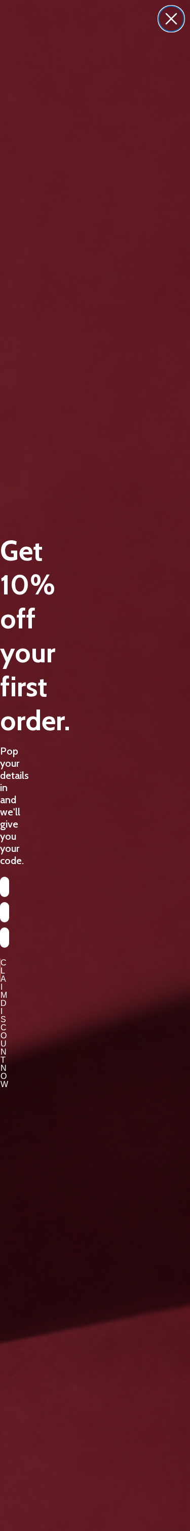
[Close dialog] (171, 18)
